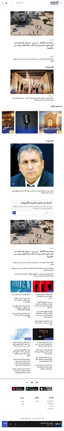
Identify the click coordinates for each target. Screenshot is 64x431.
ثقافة (37, 401)
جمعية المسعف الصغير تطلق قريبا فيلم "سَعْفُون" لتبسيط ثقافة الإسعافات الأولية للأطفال (21, 307)
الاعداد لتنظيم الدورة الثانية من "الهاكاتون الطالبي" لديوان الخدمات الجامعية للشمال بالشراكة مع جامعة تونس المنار (34, 274)
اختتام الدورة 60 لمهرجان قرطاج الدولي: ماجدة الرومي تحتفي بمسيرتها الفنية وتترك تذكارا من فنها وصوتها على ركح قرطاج (21, 362)
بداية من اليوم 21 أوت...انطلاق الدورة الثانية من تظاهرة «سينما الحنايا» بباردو (22, 300)
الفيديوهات (49, 67)
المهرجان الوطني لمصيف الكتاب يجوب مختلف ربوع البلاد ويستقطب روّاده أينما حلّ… (43, 351)
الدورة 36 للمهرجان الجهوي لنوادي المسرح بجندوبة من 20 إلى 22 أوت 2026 (43, 322)
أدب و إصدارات (48, 338)
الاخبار (51, 40)
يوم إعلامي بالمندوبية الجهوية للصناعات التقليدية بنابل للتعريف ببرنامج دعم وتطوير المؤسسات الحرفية (33, 269)
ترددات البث (50, 408)
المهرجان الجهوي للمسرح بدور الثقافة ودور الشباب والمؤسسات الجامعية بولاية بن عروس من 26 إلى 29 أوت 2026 (43, 314)
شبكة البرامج (50, 401)
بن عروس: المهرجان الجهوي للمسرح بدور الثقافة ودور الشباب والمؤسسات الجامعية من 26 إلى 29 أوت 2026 (43, 304)
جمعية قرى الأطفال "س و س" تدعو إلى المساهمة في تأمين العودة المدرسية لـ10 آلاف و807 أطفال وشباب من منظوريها (34, 45)
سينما (29, 291)
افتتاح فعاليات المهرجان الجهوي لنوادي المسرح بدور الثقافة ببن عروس (44, 296)
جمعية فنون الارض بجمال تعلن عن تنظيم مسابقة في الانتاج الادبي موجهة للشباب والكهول (43, 366)
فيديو (22, 401)
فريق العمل (51, 403)
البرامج (52, 406)
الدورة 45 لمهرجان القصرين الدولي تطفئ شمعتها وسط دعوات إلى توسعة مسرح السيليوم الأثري (21, 370)
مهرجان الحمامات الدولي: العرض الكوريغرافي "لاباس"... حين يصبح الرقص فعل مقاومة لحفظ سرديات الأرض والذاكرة (33, 99)
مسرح (50, 291)
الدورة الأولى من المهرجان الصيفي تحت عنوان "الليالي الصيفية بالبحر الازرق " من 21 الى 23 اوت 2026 (21, 344)
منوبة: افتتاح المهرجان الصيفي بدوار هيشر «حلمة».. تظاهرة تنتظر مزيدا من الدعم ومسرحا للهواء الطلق (21, 352)
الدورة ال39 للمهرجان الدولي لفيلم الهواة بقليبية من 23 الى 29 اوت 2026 (21, 315)
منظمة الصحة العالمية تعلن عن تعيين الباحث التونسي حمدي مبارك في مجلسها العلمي (33, 59)
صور (23, 403)
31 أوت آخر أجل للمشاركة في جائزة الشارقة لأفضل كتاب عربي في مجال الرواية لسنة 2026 (43, 344)
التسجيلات (50, 141)
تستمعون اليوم (56, 106)
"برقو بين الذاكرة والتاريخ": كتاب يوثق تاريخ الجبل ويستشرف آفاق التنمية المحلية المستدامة (43, 359)
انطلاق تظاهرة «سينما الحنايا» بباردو (21, 294)
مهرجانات (50, 95)
